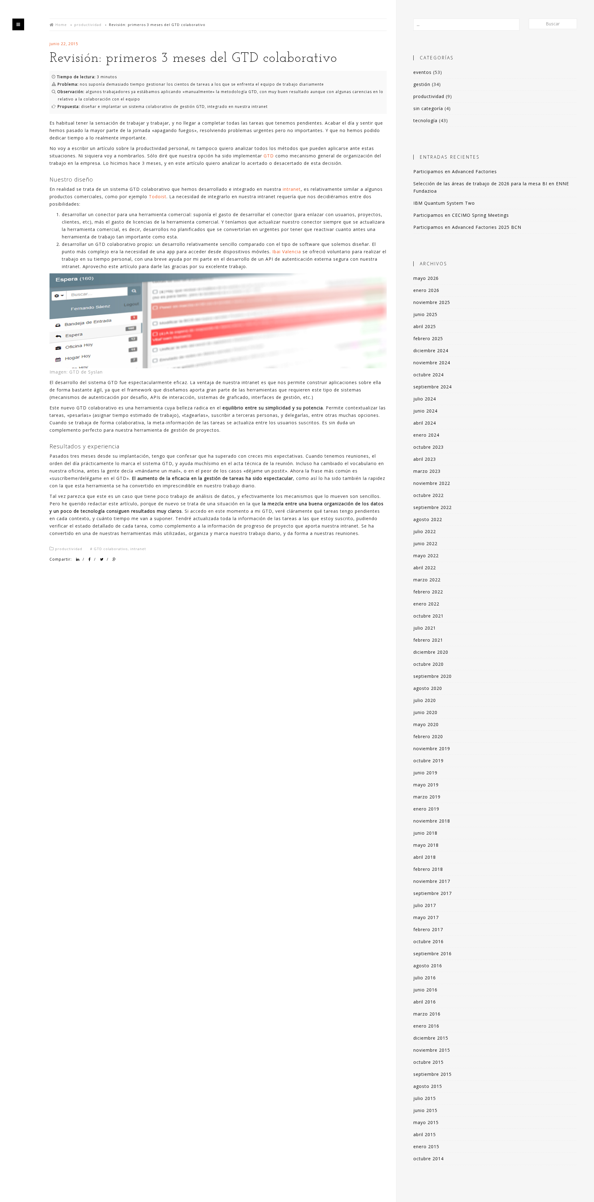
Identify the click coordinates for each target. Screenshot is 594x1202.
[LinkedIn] (78, 559)
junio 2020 (425, 712)
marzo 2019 (427, 797)
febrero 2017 (428, 929)
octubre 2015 (428, 1062)
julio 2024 (424, 399)
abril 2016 (424, 1002)
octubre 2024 (428, 375)
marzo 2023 (427, 471)
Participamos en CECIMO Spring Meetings (461, 215)
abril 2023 (424, 459)
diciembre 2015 (430, 1038)
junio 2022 (425, 543)
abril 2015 (424, 1134)
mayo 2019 (426, 785)
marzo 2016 (427, 1014)
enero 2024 (426, 435)
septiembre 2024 (432, 387)
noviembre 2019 (431, 748)
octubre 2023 (428, 447)
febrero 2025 (428, 338)
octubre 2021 (428, 616)
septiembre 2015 (432, 1074)
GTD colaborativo (111, 548)
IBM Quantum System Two (444, 203)
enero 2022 (426, 604)
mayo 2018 (426, 845)
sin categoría (428, 108)
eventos (422, 72)
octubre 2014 (428, 1158)
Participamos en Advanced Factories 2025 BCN (467, 227)
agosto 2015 (427, 1086)
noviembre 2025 (431, 302)
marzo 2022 (427, 580)
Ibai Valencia (286, 252)
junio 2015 (425, 1110)
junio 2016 (425, 990)
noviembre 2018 (431, 821)
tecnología (425, 120)
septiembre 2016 (432, 953)
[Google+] (114, 559)
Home (61, 24)
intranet (292, 189)
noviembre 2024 (431, 363)
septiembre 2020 (432, 676)
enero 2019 (426, 809)
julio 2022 (424, 531)
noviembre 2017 (431, 881)
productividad (87, 24)
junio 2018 (425, 833)
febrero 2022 (428, 592)
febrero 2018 (428, 869)
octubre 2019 (428, 761)
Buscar (553, 24)
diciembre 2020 (430, 652)
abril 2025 (424, 326)
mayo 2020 (426, 724)
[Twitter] (102, 559)
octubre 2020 (428, 664)
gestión (421, 84)
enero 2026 (426, 290)
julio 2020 (424, 700)
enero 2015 (426, 1146)
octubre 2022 (428, 495)
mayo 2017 (426, 917)
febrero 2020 (428, 736)
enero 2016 (426, 1026)
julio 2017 (424, 905)
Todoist (157, 196)
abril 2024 (424, 423)
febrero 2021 (428, 640)
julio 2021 (424, 628)
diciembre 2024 (430, 350)
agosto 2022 (427, 519)
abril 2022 (424, 568)
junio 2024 (425, 411)
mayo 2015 (426, 1122)
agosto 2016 (427, 966)
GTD (269, 156)
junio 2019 (425, 773)
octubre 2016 (428, 941)
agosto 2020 (427, 688)
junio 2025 (425, 314)
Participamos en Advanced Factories (455, 171)
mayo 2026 (426, 278)
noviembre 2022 (431, 483)
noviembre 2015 (431, 1050)
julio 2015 (424, 1098)
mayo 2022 (426, 555)
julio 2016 (424, 978)
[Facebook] (89, 559)
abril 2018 (424, 857)
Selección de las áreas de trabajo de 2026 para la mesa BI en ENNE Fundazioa (491, 187)
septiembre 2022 (432, 507)
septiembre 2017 (432, 893)
